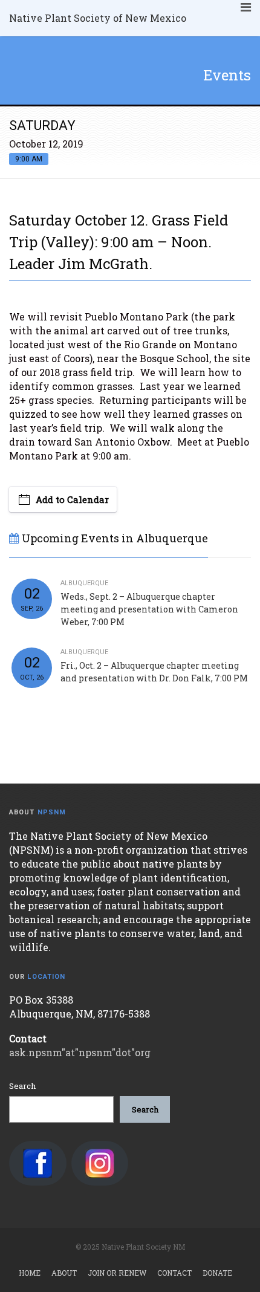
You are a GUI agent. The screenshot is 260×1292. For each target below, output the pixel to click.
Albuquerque (84, 583)
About (64, 1272)
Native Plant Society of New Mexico (97, 17)
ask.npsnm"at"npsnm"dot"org (80, 1052)
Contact (174, 1272)
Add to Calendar (72, 499)
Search (22, 1085)
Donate (217, 1272)
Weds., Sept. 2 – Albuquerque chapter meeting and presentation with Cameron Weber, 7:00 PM (149, 609)
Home (30, 1272)
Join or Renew (117, 1272)
